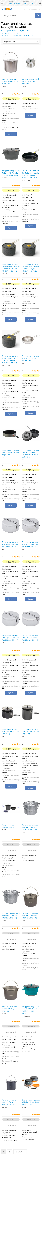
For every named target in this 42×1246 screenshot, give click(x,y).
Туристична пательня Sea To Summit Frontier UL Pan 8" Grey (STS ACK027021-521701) (30, 174)
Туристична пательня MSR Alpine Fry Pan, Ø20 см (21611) (30, 358)
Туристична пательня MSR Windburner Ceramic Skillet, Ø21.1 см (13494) (30, 453)
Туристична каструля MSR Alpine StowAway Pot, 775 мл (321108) (30, 544)
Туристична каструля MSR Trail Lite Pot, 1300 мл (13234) (10, 731)
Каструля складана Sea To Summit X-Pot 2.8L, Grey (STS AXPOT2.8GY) (11, 173)
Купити (10, 134)
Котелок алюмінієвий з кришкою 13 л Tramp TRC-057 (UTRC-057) (11, 915)
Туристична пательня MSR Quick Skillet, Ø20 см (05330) (10, 452)
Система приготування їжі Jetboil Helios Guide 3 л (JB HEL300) (31, 1102)
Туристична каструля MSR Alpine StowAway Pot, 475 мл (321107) (10, 544)
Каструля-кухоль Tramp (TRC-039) (8, 826)
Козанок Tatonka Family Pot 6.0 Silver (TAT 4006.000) (31, 81)
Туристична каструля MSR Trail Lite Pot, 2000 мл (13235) (30, 731)
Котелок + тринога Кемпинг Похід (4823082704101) (9, 1102)
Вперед (19, 1152)
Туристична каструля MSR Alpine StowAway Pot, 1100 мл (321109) (10, 638)
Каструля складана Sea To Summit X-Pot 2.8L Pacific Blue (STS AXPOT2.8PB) (31, 1010)
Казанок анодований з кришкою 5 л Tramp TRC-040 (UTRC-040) (30, 915)
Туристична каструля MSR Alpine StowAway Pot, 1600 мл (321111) (30, 638)
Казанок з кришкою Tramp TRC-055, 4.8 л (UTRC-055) (10, 81)
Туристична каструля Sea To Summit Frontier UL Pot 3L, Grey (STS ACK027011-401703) (10, 359)
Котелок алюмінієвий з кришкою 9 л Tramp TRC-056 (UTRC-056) (31, 827)
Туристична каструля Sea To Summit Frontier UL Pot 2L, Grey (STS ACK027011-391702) (30, 267)
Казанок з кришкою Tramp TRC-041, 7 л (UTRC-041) (9, 1009)
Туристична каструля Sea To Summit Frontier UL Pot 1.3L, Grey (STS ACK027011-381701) (10, 267)
